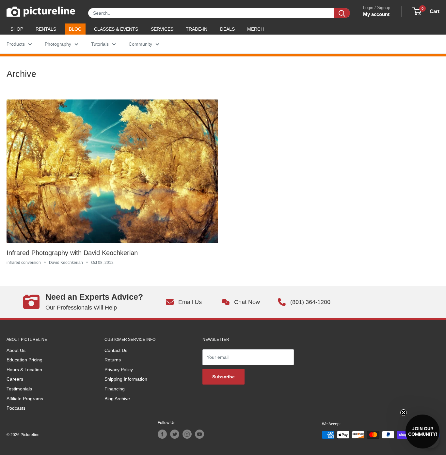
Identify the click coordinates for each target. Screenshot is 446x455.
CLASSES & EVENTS (116, 29)
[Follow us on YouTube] (199, 434)
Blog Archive (117, 398)
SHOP (16, 29)
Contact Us (115, 350)
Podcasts (16, 408)
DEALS (227, 29)
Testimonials (19, 388)
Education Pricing (24, 359)
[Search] (342, 13)
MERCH (255, 29)
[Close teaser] (403, 412)
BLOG (75, 29)
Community (140, 44)
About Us (16, 350)
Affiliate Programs (25, 398)
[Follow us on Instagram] (187, 434)
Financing (114, 388)
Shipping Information (125, 379)
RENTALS (46, 29)
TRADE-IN (196, 29)
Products (16, 44)
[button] (422, 431)
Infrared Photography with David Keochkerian (72, 252)
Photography (58, 44)
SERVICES (162, 29)
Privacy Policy (118, 369)
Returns (112, 359)
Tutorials (100, 44)
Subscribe (223, 376)
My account (376, 14)
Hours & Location (24, 369)
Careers (15, 379)
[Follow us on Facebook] (162, 434)
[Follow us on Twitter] (174, 434)
